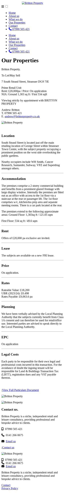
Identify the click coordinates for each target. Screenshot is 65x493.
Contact (13, 25)
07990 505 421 (21, 29)
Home (12, 12)
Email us (11, 441)
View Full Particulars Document (20, 390)
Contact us (8, 447)
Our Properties (17, 22)
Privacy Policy (9, 488)
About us (14, 16)
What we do (16, 19)
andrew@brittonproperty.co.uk (22, 116)
